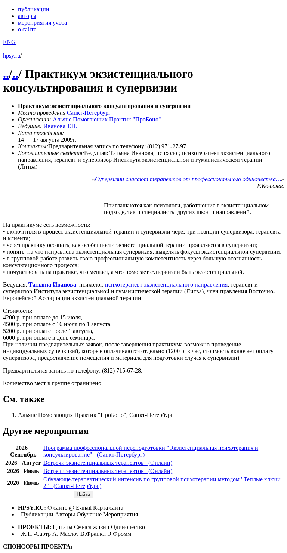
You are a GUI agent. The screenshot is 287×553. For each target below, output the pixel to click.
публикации (33, 9)
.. (6, 73)
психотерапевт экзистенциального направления (166, 284)
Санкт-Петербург (89, 112)
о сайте (27, 29)
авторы (27, 16)
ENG (9, 42)
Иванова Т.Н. (60, 126)
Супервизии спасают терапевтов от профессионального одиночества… (188, 179)
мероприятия (42, 22)
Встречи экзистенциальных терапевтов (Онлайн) (107, 463)
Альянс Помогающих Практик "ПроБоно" (107, 119)
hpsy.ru (11, 55)
